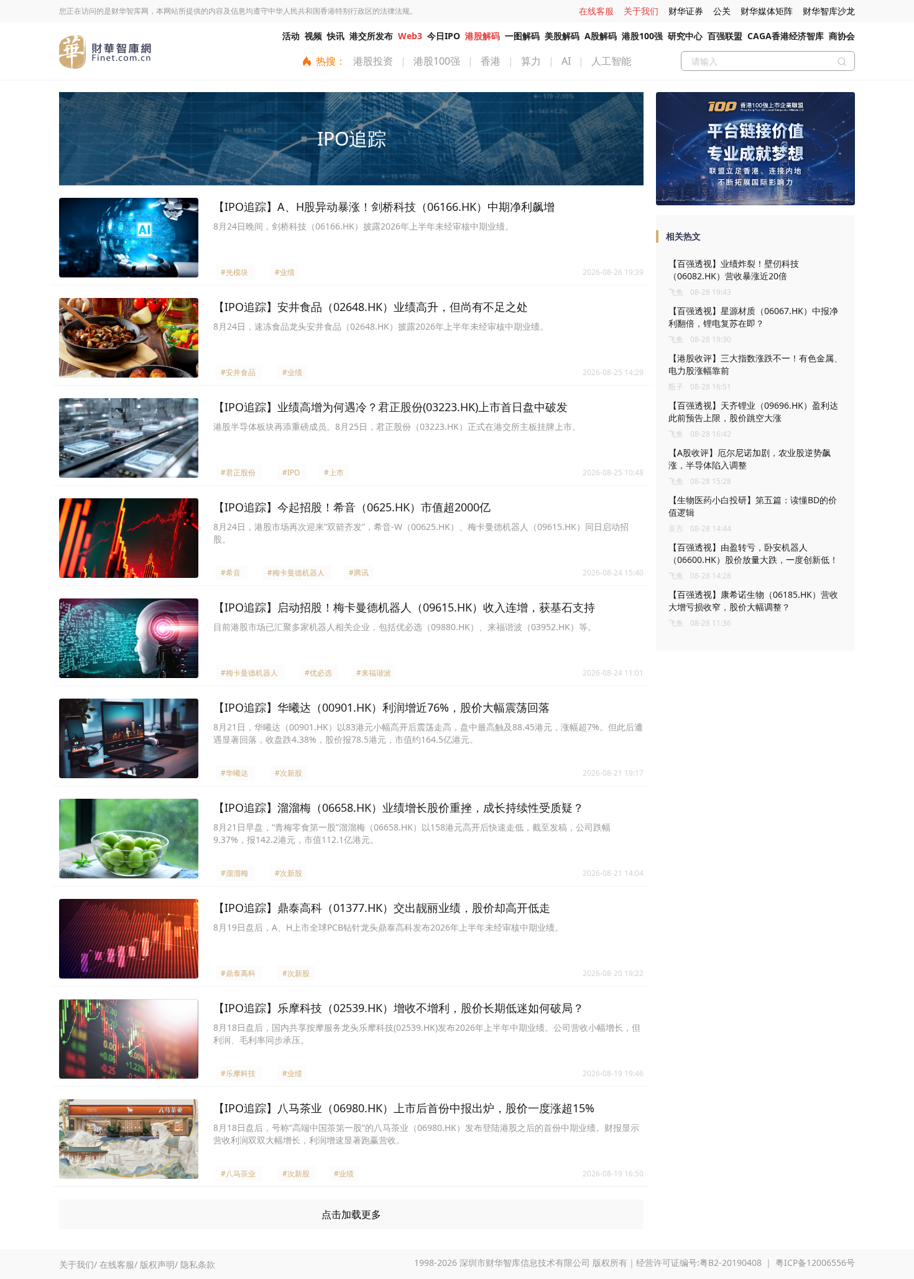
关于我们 (641, 11)
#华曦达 (234, 773)
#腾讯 (359, 572)
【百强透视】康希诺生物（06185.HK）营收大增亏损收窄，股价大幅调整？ (753, 600)
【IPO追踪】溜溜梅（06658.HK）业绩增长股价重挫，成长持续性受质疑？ (398, 807)
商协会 (842, 36)
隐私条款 (197, 1264)
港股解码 (482, 36)
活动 (291, 36)
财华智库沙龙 (829, 11)
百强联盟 (725, 36)
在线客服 (596, 11)
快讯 (335, 36)
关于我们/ (78, 1264)
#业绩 (285, 272)
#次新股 (288, 773)
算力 (531, 61)
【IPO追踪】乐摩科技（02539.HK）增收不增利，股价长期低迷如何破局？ (398, 1007)
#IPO (291, 472)
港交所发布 (371, 36)
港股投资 (373, 61)
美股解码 (562, 36)
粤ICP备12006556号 (815, 1262)
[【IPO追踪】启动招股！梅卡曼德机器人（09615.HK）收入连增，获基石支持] (128, 638)
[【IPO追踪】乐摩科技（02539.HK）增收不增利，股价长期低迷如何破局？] (128, 1039)
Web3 (410, 36)
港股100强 (642, 36)
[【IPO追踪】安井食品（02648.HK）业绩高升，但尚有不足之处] (128, 338)
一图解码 (522, 36)
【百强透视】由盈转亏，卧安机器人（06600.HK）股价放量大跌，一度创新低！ (753, 553)
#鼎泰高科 (238, 973)
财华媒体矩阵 (767, 11)
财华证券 (685, 11)
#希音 (231, 572)
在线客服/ (118, 1264)
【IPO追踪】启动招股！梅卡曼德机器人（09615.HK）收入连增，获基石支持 (404, 607)
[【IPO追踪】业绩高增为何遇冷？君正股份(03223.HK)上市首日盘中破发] (128, 438)
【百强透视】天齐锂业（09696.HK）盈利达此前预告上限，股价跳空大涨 (753, 411)
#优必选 (318, 672)
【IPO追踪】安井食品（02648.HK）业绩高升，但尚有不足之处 (370, 306)
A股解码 (600, 36)
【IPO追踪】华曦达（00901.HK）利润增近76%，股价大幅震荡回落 (381, 707)
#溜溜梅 (234, 873)
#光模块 (234, 272)
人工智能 (611, 61)
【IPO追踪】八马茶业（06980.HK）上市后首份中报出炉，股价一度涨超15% (403, 1107)
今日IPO (443, 36)
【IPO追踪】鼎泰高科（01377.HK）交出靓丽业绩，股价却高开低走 (381, 907)
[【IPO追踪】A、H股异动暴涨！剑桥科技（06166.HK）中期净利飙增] (128, 237)
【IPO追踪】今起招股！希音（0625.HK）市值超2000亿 (352, 507)
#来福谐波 (373, 672)
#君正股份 (238, 472)
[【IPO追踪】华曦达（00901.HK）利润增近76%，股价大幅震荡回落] (128, 738)
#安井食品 (238, 372)
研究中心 (685, 36)
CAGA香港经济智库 (785, 36)
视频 (313, 36)
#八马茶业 (238, 1173)
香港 (491, 61)
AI (566, 61)
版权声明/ (159, 1264)
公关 (722, 11)
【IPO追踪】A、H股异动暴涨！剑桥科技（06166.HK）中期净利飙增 (384, 206)
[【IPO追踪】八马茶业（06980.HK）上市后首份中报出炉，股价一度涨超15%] (128, 1139)
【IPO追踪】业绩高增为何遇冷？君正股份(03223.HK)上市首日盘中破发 (390, 406)
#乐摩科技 (238, 1073)
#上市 (334, 472)
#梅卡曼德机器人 (296, 572)
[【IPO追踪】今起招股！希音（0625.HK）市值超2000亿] (128, 538)
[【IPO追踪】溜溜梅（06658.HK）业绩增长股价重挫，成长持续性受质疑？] (128, 838)
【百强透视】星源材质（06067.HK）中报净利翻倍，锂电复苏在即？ (753, 317)
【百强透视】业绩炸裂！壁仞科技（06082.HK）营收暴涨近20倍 (733, 270)
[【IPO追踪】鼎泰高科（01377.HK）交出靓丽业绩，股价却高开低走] (128, 939)
